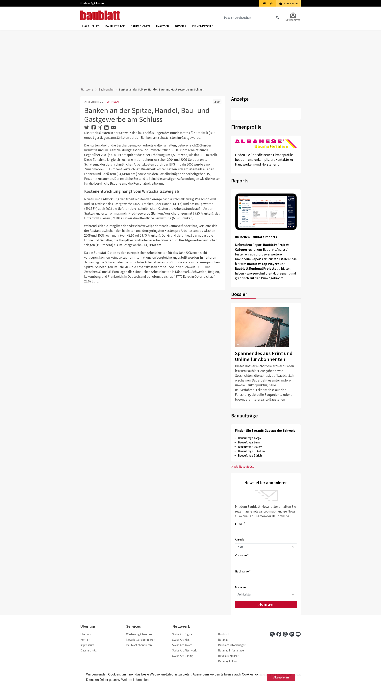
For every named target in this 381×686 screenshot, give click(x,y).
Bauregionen (140, 26)
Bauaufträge (115, 26)
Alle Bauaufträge (244, 466)
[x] (272, 634)
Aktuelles (91, 26)
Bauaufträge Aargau (250, 438)
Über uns (86, 634)
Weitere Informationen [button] (136, 679)
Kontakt (85, 640)
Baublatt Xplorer (228, 656)
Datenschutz (88, 650)
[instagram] (285, 634)
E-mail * (240, 523)
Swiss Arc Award (182, 645)
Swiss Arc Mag (181, 640)
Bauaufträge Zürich (250, 455)
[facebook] (278, 634)
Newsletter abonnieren (140, 640)
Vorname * (242, 555)
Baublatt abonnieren (139, 645)
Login (269, 3)
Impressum (87, 645)
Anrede (239, 539)
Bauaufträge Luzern (250, 447)
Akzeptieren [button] (281, 677)
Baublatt (223, 634)
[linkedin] (291, 634)
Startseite (86, 89)
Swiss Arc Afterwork (184, 650)
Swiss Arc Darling (182, 656)
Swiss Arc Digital (182, 634)
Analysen (162, 26)
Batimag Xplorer (228, 661)
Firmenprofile (202, 26)
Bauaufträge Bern (249, 442)
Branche (240, 587)
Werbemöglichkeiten (92, 3)
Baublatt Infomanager (231, 645)
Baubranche (106, 89)
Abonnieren (290, 3)
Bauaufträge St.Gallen (251, 451)
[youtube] (298, 634)
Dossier (180, 26)
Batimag (223, 640)
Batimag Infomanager (231, 650)
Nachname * (243, 571)
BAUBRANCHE (115, 102)
